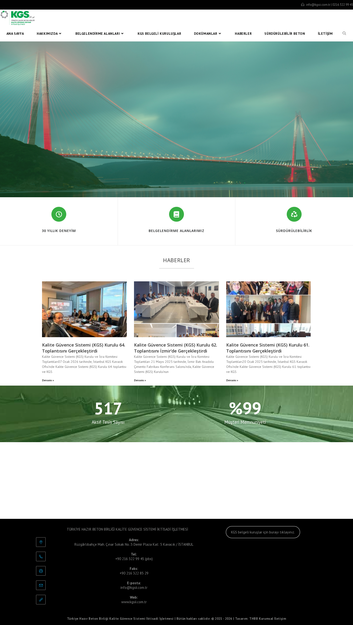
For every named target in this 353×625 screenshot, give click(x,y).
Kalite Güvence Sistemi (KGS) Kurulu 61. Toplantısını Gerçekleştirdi (267, 348)
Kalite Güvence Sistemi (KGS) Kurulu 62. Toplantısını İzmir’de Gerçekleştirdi (175, 348)
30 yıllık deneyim (59, 230)
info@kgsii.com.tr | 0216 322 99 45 (329, 5)
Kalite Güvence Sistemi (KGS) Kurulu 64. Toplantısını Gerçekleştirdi (83, 348)
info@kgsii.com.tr (134, 587)
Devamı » (48, 380)
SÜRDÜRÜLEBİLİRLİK (294, 230)
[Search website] (344, 33)
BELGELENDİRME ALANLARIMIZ (176, 230)
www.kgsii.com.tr (134, 602)
